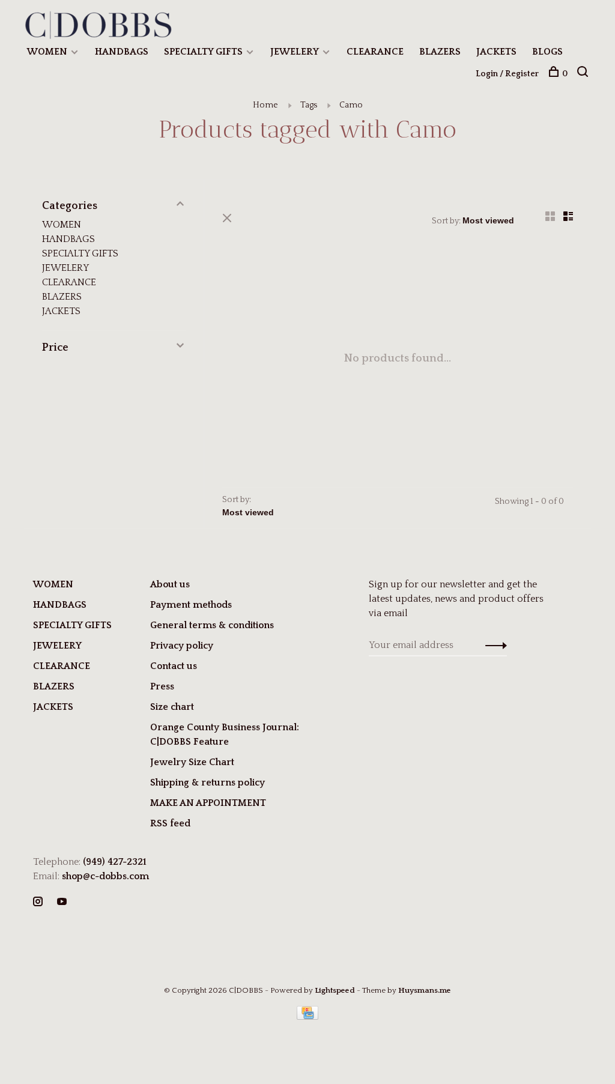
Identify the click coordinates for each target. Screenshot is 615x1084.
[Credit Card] (307, 1016)
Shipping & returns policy (207, 782)
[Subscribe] (493, 645)
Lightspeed (335, 990)
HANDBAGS (121, 51)
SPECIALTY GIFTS (203, 51)
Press (162, 686)
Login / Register (507, 74)
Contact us (173, 666)
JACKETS (496, 51)
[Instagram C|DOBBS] (38, 902)
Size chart (172, 706)
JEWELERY (294, 51)
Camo (351, 105)
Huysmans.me (424, 990)
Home (265, 105)
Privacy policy (181, 645)
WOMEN (47, 51)
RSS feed (170, 823)
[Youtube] (62, 902)
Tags (308, 105)
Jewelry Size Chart (192, 762)
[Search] (584, 74)
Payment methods (191, 604)
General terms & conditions (212, 625)
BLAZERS (440, 51)
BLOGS (547, 51)
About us (170, 584)
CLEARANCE (375, 51)
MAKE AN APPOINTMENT (208, 803)
